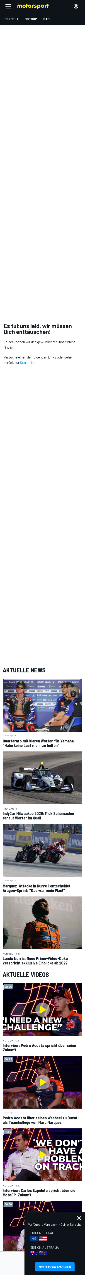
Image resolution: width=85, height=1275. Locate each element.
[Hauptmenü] (8, 6)
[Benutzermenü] (75, 6)
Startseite (27, 362)
